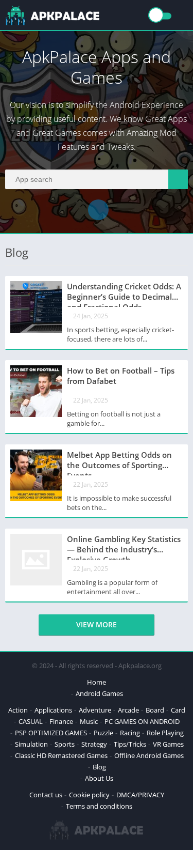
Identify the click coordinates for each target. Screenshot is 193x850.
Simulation (31, 744)
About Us (99, 778)
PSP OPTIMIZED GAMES (51, 732)
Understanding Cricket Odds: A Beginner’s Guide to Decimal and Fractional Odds (124, 294)
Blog (99, 766)
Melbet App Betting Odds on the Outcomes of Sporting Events (119, 462)
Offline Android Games (149, 755)
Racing (130, 732)
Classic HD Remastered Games (61, 755)
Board (155, 710)
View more (96, 624)
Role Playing (165, 732)
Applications (53, 710)
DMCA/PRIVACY (140, 794)
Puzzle (103, 732)
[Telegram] (98, 209)
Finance (61, 721)
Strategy (94, 744)
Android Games (99, 693)
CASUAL (31, 721)
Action (18, 710)
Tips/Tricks (130, 744)
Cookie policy (89, 794)
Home (96, 682)
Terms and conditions (99, 806)
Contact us (45, 794)
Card (178, 710)
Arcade (128, 710)
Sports (65, 744)
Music (89, 721)
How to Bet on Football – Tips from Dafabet (120, 375)
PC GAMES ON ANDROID (142, 721)
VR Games (168, 744)
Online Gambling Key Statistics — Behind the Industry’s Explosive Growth (124, 547)
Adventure (95, 710)
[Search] (178, 179)
